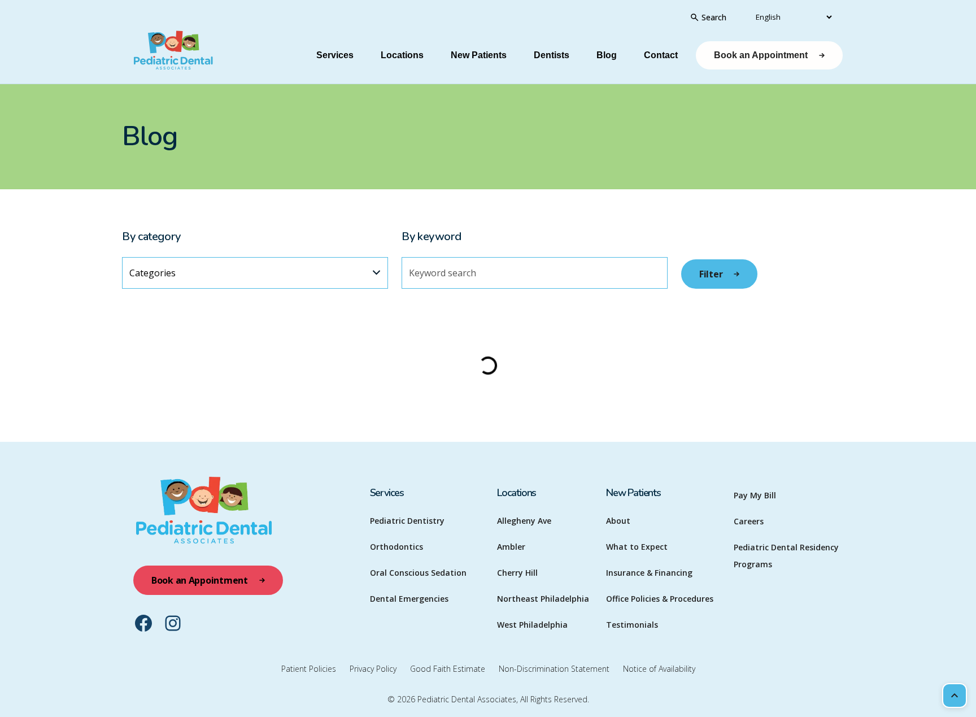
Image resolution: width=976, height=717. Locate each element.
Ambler (511, 546)
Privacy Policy (373, 668)
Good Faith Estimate (447, 668)
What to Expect (637, 546)
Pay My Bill (755, 495)
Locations (402, 55)
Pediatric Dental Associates (466, 699)
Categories (152, 273)
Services (335, 55)
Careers (749, 521)
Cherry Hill (517, 572)
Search (714, 17)
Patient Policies (308, 668)
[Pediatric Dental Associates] (203, 56)
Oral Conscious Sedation (418, 572)
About (618, 520)
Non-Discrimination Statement (554, 668)
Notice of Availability (659, 668)
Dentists (551, 55)
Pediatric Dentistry (407, 520)
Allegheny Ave (524, 520)
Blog (606, 55)
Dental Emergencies (409, 598)
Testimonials (632, 624)
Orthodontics (396, 546)
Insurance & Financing (649, 572)
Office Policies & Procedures (659, 598)
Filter (710, 274)
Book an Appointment (761, 55)
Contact (661, 55)
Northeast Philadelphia (543, 598)
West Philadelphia (532, 624)
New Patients (479, 55)
